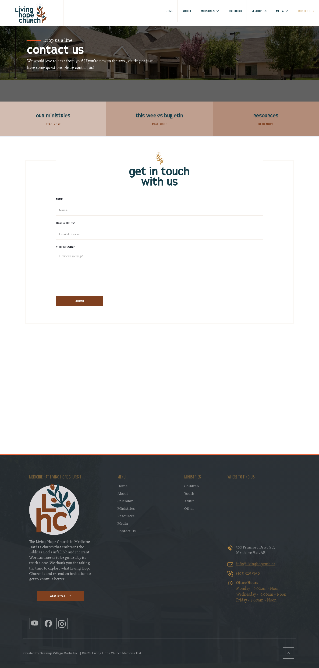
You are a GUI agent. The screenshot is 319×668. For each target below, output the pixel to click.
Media (122, 523)
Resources (126, 516)
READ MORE (53, 124)
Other (189, 508)
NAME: (59, 199)
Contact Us (126, 531)
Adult (189, 501)
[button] (210, 11)
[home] (32, 13)
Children (191, 486)
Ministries (126, 508)
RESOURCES (259, 10)
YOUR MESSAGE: (65, 247)
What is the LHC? (60, 595)
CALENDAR (235, 10)
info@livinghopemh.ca (255, 564)
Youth (189, 494)
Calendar (125, 501)
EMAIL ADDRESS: (65, 223)
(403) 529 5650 (248, 574)
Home (122, 486)
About (122, 494)
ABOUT (186, 10)
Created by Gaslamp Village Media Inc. (50, 653)
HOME (169, 10)
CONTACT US (306, 10)
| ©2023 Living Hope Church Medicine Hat (110, 653)
